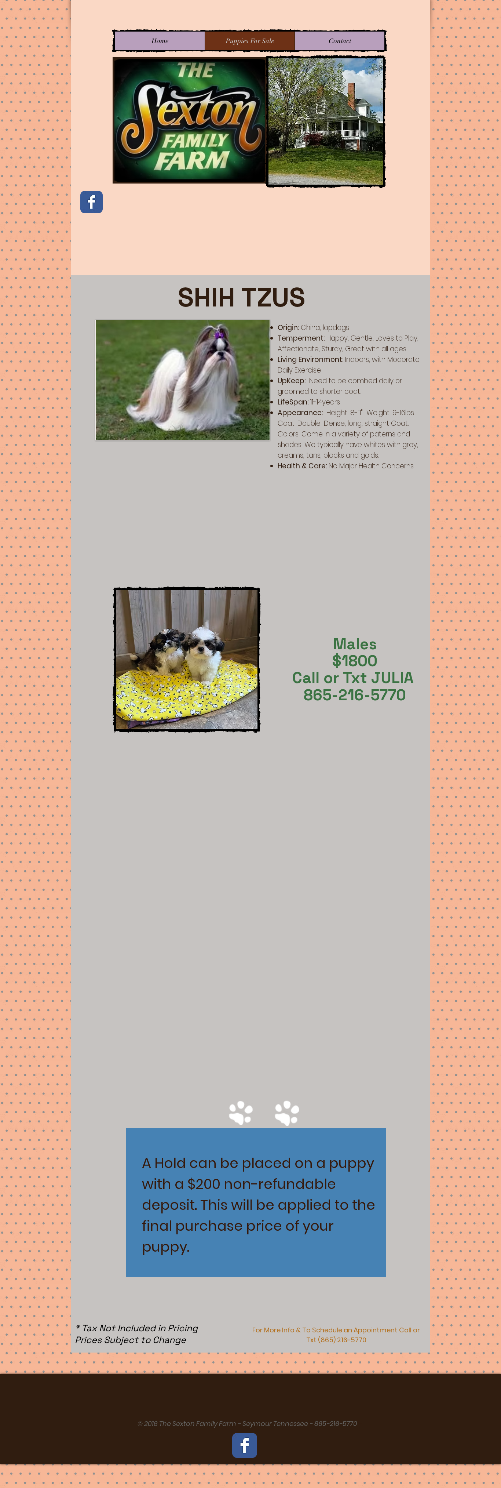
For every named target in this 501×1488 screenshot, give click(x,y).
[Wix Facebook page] (91, 202)
